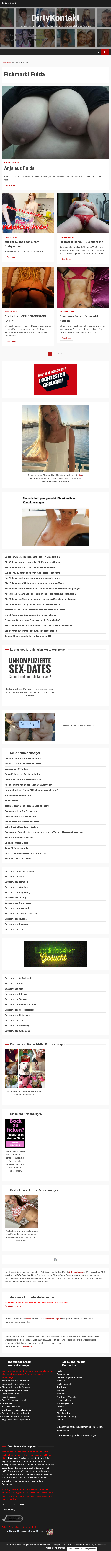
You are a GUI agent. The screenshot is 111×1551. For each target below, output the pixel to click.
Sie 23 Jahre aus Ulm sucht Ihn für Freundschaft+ (30, 567)
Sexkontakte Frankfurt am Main (21, 913)
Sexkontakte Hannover (16, 924)
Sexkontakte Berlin (14, 876)
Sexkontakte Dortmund (17, 908)
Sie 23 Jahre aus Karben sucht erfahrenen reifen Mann (32, 578)
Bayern (60, 1420)
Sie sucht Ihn (53, 557)
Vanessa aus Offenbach (17, 769)
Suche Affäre (11, 800)
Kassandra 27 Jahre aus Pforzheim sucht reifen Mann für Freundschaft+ (42, 594)
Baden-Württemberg (66, 1416)
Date (29, 1319)
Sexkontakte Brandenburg (18, 903)
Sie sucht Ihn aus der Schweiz (16, 1387)
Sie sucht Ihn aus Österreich (15, 1384)
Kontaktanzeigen (11, 162)
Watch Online (105, 52)
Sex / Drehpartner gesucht (14, 1400)
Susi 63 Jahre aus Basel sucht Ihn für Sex (26, 853)
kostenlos (27, 1346)
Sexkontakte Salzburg (16, 994)
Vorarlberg (24, 1025)
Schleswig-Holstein (66, 1403)
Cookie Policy (8, 1510)
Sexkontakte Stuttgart (16, 919)
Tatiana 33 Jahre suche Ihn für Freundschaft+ (28, 636)
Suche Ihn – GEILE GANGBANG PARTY (28, 287)
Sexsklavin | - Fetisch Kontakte (16, 1410)
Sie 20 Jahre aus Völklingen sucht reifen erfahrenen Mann (34, 583)
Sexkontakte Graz (14, 983)
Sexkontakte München (16, 887)
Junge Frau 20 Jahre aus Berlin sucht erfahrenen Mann (32, 572)
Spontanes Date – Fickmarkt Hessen (83, 287)
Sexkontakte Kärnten (16, 999)
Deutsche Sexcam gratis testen (16, 1413)
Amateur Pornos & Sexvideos (16, 1416)
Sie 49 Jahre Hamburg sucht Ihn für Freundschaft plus (32, 562)
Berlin (59, 1371)
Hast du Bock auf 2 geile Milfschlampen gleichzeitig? (31, 790)
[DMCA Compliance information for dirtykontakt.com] (12, 1518)
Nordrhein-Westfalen (67, 1397)
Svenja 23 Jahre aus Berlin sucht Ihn (23, 763)
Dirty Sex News (11, 237)
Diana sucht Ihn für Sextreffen (20, 816)
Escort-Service (9, 1397)
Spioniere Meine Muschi (17, 843)
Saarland (61, 1394)
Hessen (60, 1390)
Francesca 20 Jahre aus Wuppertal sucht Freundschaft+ (33, 620)
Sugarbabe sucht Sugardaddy (16, 1420)
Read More (10, 186)
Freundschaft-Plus (32, 557)
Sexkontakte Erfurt (15, 929)
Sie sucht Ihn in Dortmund (18, 858)
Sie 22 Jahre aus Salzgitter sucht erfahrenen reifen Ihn (33, 604)
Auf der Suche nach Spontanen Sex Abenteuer (28, 785)
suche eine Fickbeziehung (18, 795)
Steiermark (24, 1015)
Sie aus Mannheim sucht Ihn (19, 837)
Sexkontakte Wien (14, 988)
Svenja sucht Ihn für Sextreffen (21, 811)
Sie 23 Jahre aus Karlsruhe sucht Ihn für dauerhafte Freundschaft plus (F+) (43, 588)
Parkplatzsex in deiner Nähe (15, 1390)
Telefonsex (7, 1403)
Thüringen (61, 1387)
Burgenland (24, 1031)
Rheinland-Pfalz (64, 1413)
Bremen (60, 1407)
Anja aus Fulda (55, 122)
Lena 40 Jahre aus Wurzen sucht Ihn (23, 758)
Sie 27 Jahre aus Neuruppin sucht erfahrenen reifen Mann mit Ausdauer (41, 599)
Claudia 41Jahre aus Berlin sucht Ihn (23, 779)
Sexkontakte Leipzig (15, 897)
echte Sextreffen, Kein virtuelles (21, 827)
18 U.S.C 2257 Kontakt (13, 1504)
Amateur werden (13, 1306)
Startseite (6, 62)
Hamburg (61, 1410)
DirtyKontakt (55, 18)
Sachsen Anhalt (64, 1384)
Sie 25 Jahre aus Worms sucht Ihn (22, 821)
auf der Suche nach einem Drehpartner (28, 213)
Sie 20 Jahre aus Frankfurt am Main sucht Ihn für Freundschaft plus (39, 625)
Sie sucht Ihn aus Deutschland (16, 1381)
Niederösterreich (27, 1004)
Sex (80, 475)
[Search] (98, 51)
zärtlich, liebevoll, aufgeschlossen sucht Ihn (27, 806)
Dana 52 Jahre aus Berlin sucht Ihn (22, 774)
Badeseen (76, 1272)
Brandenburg (63, 1374)
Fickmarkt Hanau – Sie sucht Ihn (83, 213)
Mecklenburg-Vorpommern (70, 1377)
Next (60, 354)
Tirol (20, 1020)
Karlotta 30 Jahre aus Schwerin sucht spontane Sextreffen (35, 609)
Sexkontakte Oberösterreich (19, 1010)
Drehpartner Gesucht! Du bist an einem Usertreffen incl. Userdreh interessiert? (45, 832)
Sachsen (61, 1381)
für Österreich (19, 978)
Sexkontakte (11, 1004)
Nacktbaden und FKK (12, 1394)
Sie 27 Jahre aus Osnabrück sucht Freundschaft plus (32, 631)
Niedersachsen (64, 1400)
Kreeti (48, 1548)
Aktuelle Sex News (11, 1407)
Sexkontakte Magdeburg (17, 892)
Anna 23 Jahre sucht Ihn (17, 848)
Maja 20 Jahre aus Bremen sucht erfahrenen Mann (30, 615)
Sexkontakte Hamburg (16, 882)
